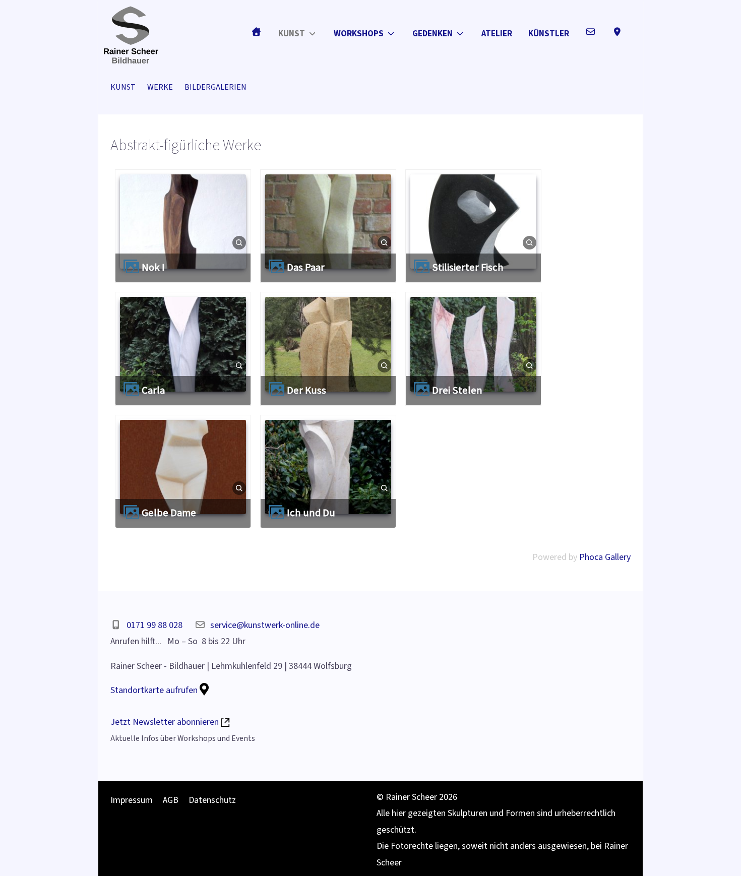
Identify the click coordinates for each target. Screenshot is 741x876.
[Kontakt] (590, 31)
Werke (160, 87)
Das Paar (306, 267)
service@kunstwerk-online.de (265, 625)
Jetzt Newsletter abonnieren (165, 722)
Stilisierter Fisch (468, 267)
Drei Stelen (457, 390)
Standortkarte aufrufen (155, 690)
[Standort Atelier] (617, 31)
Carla (153, 390)
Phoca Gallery (605, 557)
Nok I (153, 267)
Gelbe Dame (169, 513)
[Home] (256, 31)
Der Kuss (306, 390)
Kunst (123, 87)
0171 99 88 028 (154, 625)
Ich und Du (311, 513)
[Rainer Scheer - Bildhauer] (131, 34)
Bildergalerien (215, 87)
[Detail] (239, 242)
